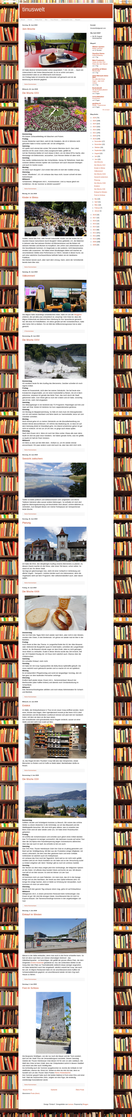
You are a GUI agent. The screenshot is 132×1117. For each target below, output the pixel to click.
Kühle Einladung (97, 55)
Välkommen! (28, 275)
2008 (95, 245)
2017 (95, 218)
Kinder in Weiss (30, 197)
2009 (95, 242)
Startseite (54, 1090)
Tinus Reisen (54, 19)
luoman (70, 1104)
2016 (95, 221)
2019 (95, 139)
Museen (77, 19)
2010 (95, 239)
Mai (96, 199)
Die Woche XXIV (31, 340)
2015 (95, 224)
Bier (46, 19)
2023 (95, 127)
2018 (95, 215)
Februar (97, 208)
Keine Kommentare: (30, 84)
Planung (26, 522)
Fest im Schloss (30, 988)
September (98, 150)
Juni (96, 159)
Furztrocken (96, 98)
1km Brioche (28, 29)
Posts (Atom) (35, 1093)
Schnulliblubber (98, 97)
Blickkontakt (96, 71)
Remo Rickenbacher (63, 1073)
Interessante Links (66, 19)
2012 (95, 233)
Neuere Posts (27, 1090)
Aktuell (23, 19)
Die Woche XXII (30, 779)
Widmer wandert (98, 47)
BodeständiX (97, 88)
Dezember (98, 141)
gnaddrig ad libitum (99, 69)
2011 (94, 236)
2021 (95, 133)
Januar (97, 211)
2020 (95, 136)
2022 (95, 129)
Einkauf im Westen (32, 914)
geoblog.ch (96, 103)
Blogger (85, 1104)
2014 (95, 227)
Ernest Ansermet (37, 963)
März (96, 205)
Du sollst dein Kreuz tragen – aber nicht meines (98, 81)
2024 (95, 124)
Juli (96, 156)
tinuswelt (33, 9)
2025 (95, 121)
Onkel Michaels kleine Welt (100, 76)
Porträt (30, 19)
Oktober (97, 147)
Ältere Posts (80, 1090)
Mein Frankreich (98, 60)
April (96, 202)
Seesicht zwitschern (32, 458)
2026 (95, 118)
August (97, 153)
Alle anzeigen (106, 109)
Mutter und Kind (97, 48)
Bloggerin (78, 315)
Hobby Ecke (38, 19)
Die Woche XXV (30, 93)
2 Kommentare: (29, 331)
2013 (95, 230)
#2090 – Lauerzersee (99, 105)
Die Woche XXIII (30, 591)
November (98, 144)
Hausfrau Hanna (98, 53)
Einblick (26, 705)
